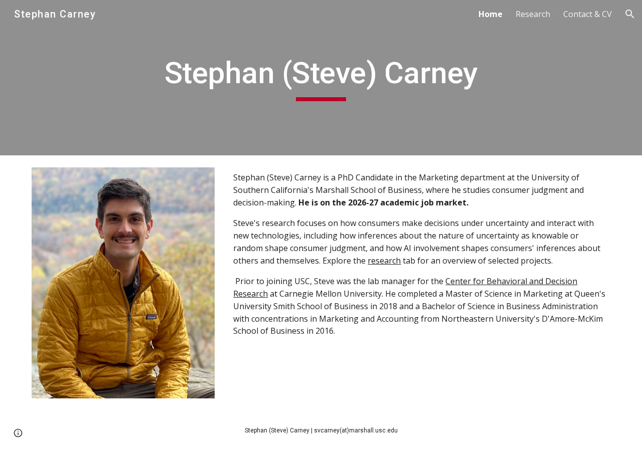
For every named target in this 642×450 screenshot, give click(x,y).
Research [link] (533, 14)
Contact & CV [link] (587, 14)
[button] (630, 14)
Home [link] (490, 14)
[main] (321, 77)
